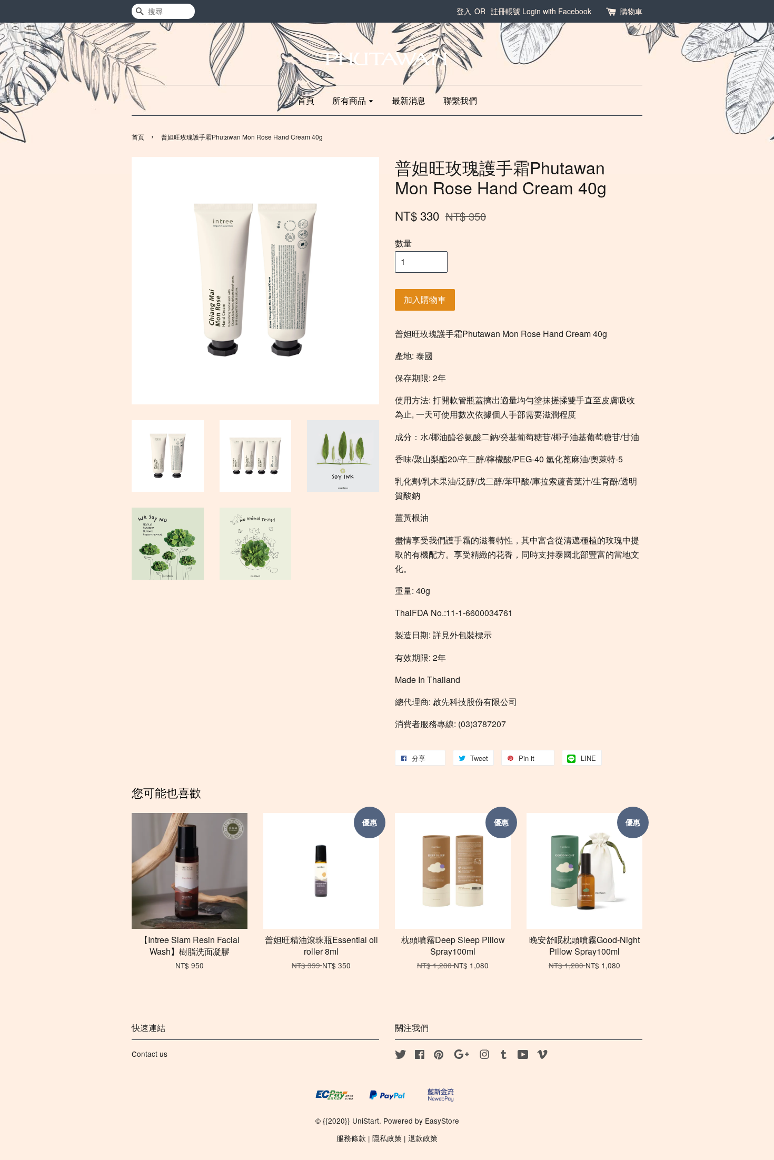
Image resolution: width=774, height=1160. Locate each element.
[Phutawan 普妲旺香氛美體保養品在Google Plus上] (461, 1055)
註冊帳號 (505, 11)
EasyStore (442, 1120)
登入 (464, 11)
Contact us (149, 1053)
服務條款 (351, 1138)
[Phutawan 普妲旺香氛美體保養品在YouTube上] (523, 1055)
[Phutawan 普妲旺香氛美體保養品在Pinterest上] (438, 1055)
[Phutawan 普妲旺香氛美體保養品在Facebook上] (419, 1055)
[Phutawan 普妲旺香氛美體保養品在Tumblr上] (504, 1055)
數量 (403, 243)
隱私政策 (387, 1138)
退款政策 (423, 1138)
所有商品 (350, 100)
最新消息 (408, 100)
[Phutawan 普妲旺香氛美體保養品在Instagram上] (484, 1055)
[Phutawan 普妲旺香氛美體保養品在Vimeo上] (542, 1055)
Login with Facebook (556, 11)
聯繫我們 (460, 100)
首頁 (305, 100)
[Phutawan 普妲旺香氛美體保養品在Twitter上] (400, 1055)
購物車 (631, 11)
